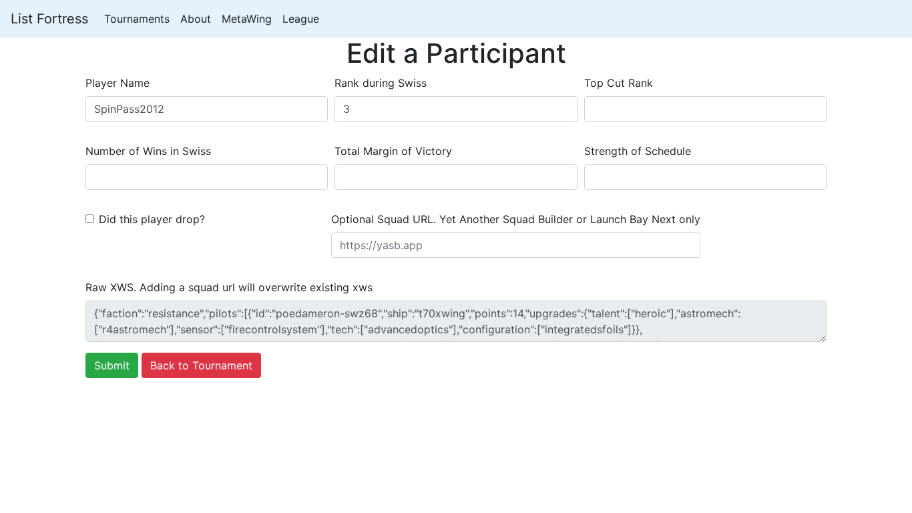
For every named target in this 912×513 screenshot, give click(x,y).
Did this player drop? (152, 219)
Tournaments (137, 18)
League (300, 18)
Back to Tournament (201, 365)
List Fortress (49, 19)
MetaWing (247, 18)
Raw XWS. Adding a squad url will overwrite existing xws (229, 287)
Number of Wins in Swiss (148, 151)
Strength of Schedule (637, 151)
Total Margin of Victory (393, 151)
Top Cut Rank (618, 83)
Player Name (117, 83)
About (195, 18)
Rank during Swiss (380, 83)
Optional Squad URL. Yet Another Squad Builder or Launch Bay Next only (515, 219)
